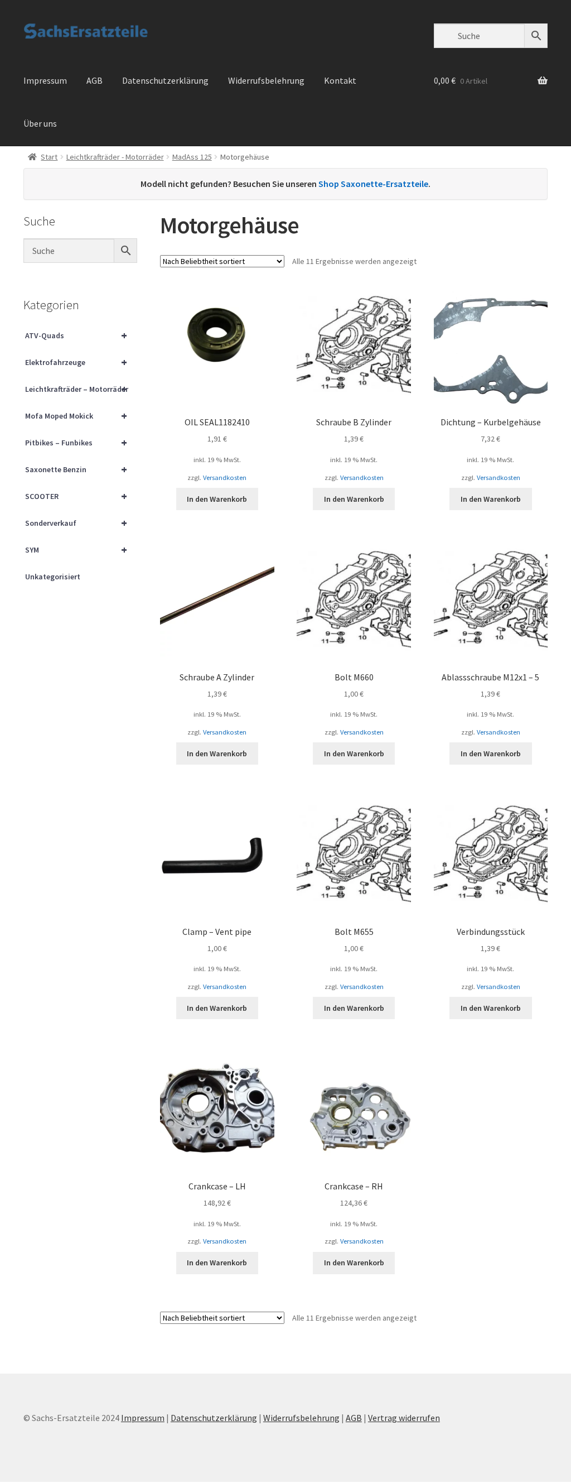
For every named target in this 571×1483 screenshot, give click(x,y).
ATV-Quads (76, 335)
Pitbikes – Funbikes (76, 442)
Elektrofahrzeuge (76, 362)
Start (49, 157)
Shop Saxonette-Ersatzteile (373, 183)
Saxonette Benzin (76, 469)
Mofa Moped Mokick (76, 416)
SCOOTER (76, 496)
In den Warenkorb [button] (217, 499)
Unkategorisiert (52, 577)
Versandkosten (224, 477)
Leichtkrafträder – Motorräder (76, 389)
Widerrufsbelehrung (266, 80)
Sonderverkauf (76, 523)
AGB (94, 80)
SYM (76, 549)
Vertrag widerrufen (404, 1417)
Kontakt (340, 80)
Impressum (45, 80)
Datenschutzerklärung (165, 80)
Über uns (40, 123)
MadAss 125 (192, 157)
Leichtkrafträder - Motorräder (115, 157)
